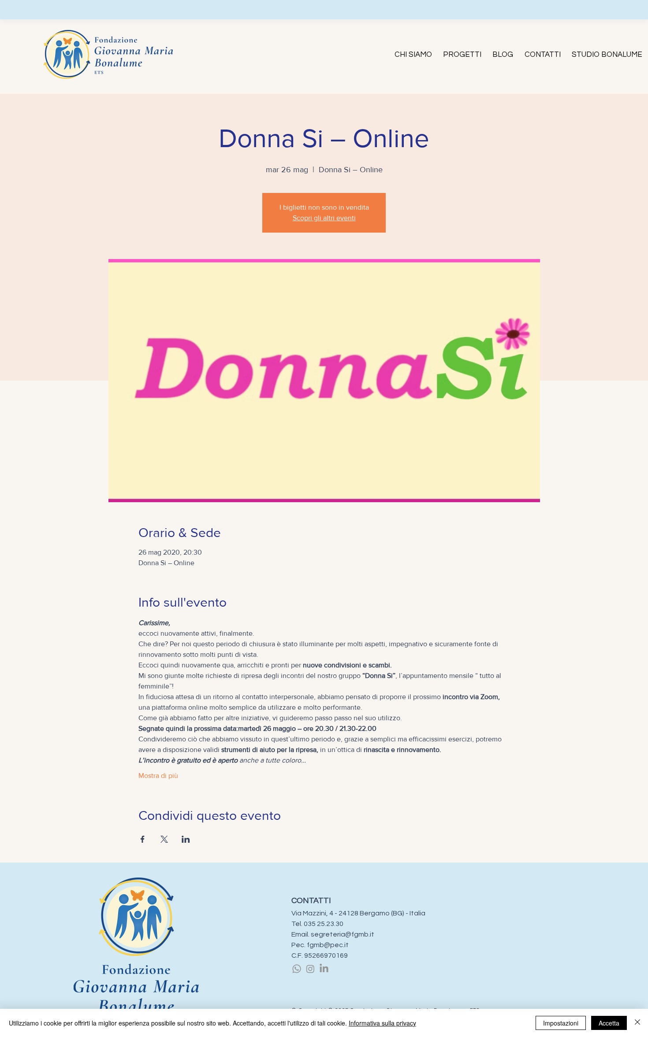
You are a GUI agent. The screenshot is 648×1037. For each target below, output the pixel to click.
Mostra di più (158, 775)
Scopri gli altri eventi (324, 218)
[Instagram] (310, 968)
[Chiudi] (637, 1023)
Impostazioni (560, 1022)
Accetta (609, 1022)
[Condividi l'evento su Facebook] (142, 839)
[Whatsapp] (296, 968)
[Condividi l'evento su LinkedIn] (186, 839)
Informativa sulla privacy (382, 1022)
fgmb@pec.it (328, 944)
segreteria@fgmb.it (342, 934)
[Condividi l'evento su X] (164, 839)
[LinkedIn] (324, 968)
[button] (413, 55)
